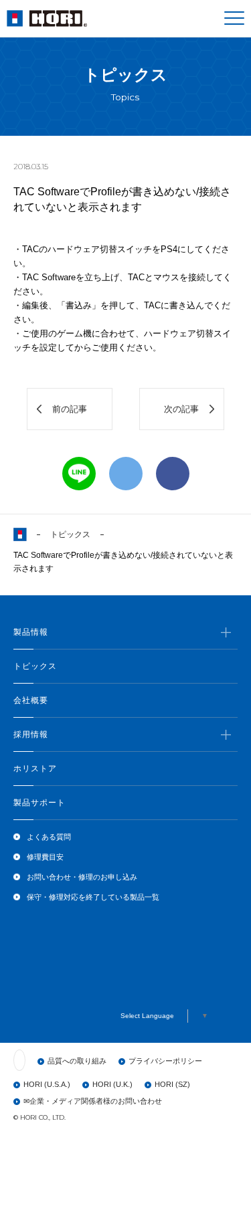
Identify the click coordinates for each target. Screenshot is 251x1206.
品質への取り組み (77, 1061)
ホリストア (35, 768)
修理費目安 (45, 857)
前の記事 (69, 409)
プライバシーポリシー (165, 1061)
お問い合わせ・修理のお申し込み (82, 877)
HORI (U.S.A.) (46, 1084)
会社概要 (30, 700)
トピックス (70, 534)
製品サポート (39, 802)
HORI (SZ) (172, 1084)
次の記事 (181, 409)
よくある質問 (49, 837)
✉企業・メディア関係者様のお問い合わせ (92, 1101)
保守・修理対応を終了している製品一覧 (93, 897)
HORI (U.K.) (112, 1084)
